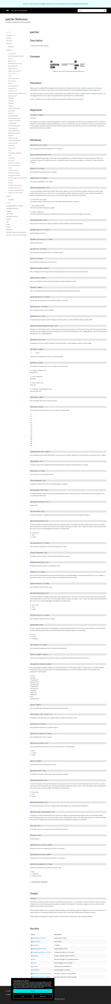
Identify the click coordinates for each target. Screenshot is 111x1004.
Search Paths (9, 213)
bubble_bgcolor (13, 68)
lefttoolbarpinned (14, 125)
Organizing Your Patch (12, 208)
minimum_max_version (14, 187)
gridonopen (11, 110)
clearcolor (11, 73)
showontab (11, 145)
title (10, 168)
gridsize (11, 113)
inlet (7, 221)
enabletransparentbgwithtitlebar (18, 93)
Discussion (9, 40)
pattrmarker (97, 455)
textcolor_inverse (14, 163)
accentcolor (12, 53)
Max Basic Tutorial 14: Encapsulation (16, 232)
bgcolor (10, 58)
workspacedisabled (14, 175)
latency (10, 182)
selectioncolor (13, 143)
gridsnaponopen (13, 115)
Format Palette (84, 658)
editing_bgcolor (13, 86)
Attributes (9, 50)
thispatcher (9, 229)
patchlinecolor (13, 138)
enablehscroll (12, 91)
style (10, 150)
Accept (33, 991)
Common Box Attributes (15, 192)
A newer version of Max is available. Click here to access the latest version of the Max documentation (55, 4)
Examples (8, 38)
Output (8, 196)
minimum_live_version (15, 185)
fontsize (11, 105)
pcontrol (8, 227)
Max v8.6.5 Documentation (19, 10)
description (12, 81)
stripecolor (12, 148)
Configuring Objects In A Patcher (14, 206)
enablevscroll (12, 96)
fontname (11, 103)
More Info (43, 996)
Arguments (9, 43)
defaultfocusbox (13, 78)
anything (11, 199)
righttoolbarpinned (14, 140)
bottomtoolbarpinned (14, 63)
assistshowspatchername (16, 56)
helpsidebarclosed (14, 118)
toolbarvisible (13, 170)
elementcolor (12, 88)
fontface (11, 100)
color (10, 76)
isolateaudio (12, 123)
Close (22, 996)
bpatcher (8, 219)
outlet (8, 224)
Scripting (8, 211)
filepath (11, 98)
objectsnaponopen (13, 130)
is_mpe (10, 180)
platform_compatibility (16, 190)
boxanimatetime (13, 66)
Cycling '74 (61, 999)
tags (9, 155)
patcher (74, 88)
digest (10, 83)
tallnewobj (11, 158)
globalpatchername (14, 108)
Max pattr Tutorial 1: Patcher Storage (16, 235)
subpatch (11, 46)
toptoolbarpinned (13, 173)
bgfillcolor (12, 61)
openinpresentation (14, 133)
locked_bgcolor (13, 128)
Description (9, 35)
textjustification (14, 165)
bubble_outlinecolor (14, 71)
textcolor (11, 160)
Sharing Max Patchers (12, 216)
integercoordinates (14, 120)
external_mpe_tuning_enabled (17, 178)
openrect (11, 135)
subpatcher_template (14, 153)
